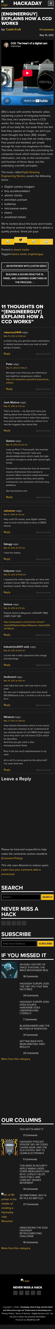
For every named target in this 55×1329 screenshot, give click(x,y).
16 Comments (30, 1242)
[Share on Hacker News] (11, 34)
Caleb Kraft (13, 29)
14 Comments (30, 1189)
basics (15, 254)
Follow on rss (19, 923)
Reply (7, 353)
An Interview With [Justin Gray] (25, 266)
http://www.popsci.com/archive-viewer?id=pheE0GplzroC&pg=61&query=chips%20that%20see (27, 625)
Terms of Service (23, 1313)
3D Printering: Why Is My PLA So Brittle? (33, 1197)
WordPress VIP (33, 1320)
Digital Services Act (40, 1313)
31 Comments (30, 1034)
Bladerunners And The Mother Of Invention (35, 1027)
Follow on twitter (8, 923)
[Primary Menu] (51, 3)
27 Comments (30, 1204)
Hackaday (27, 3)
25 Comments (31, 1053)
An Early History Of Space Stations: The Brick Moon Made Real (34, 967)
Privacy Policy (8, 1313)
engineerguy (35, 254)
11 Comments (46, 29)
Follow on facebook (3, 923)
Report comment (43, 354)
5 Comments (30, 1159)
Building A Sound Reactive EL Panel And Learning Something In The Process (25, 278)
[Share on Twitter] (7, 34)
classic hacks (21, 249)
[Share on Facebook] (2, 34)
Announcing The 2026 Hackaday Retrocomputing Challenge (34, 1232)
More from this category (15, 1059)
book (23, 254)
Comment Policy (12, 858)
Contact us (24, 923)
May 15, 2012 (47, 35)
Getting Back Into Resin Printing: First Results (32, 1044)
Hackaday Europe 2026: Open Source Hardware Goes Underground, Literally (34, 1007)
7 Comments (30, 1019)
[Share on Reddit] (15, 34)
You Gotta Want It (32, 1129)
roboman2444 (12, 332)
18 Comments (30, 976)
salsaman (9, 510)
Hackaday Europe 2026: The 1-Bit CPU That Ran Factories (34, 986)
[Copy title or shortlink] (19, 35)
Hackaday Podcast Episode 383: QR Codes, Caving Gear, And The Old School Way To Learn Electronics (34, 1147)
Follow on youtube (14, 923)
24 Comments (30, 995)
